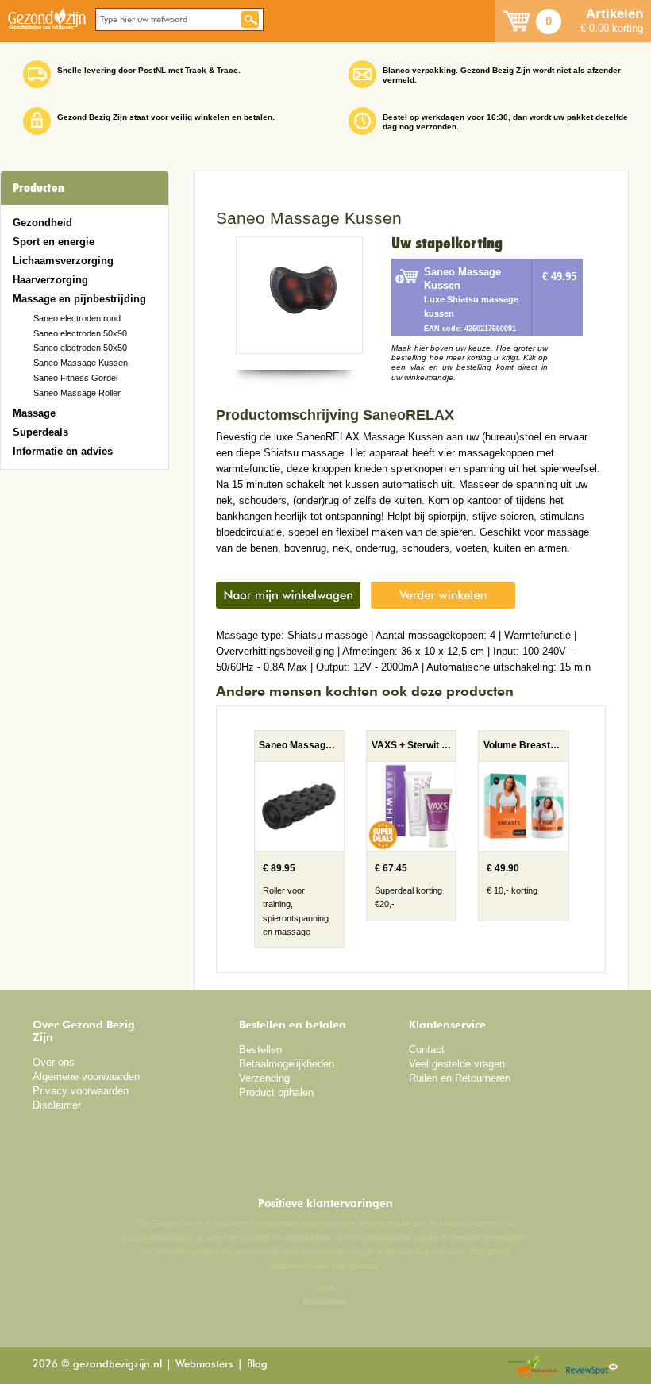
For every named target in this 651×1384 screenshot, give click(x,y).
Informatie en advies (63, 451)
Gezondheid (42, 223)
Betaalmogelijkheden (286, 1064)
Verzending (264, 1078)
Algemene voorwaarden (86, 1076)
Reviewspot (592, 1368)
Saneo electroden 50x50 (80, 347)
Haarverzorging (50, 280)
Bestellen (260, 1049)
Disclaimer (57, 1105)
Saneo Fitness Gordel (75, 378)
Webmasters (204, 1364)
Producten (38, 188)
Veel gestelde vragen (457, 1064)
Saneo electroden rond (77, 318)
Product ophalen (276, 1092)
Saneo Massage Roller (77, 393)
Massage (34, 413)
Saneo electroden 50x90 (80, 333)
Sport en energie (53, 242)
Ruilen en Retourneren (459, 1078)
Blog (257, 1364)
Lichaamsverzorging (63, 261)
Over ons (54, 1062)
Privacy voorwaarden (81, 1091)
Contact (427, 1049)
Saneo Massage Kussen (80, 362)
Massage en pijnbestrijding (79, 299)
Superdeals (40, 432)
